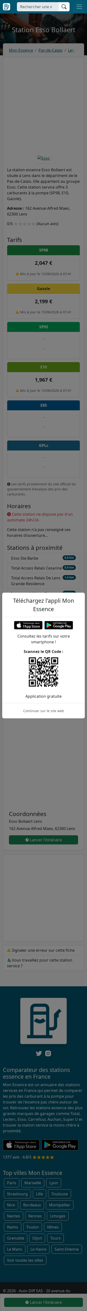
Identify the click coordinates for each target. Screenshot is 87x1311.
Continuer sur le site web (43, 711)
